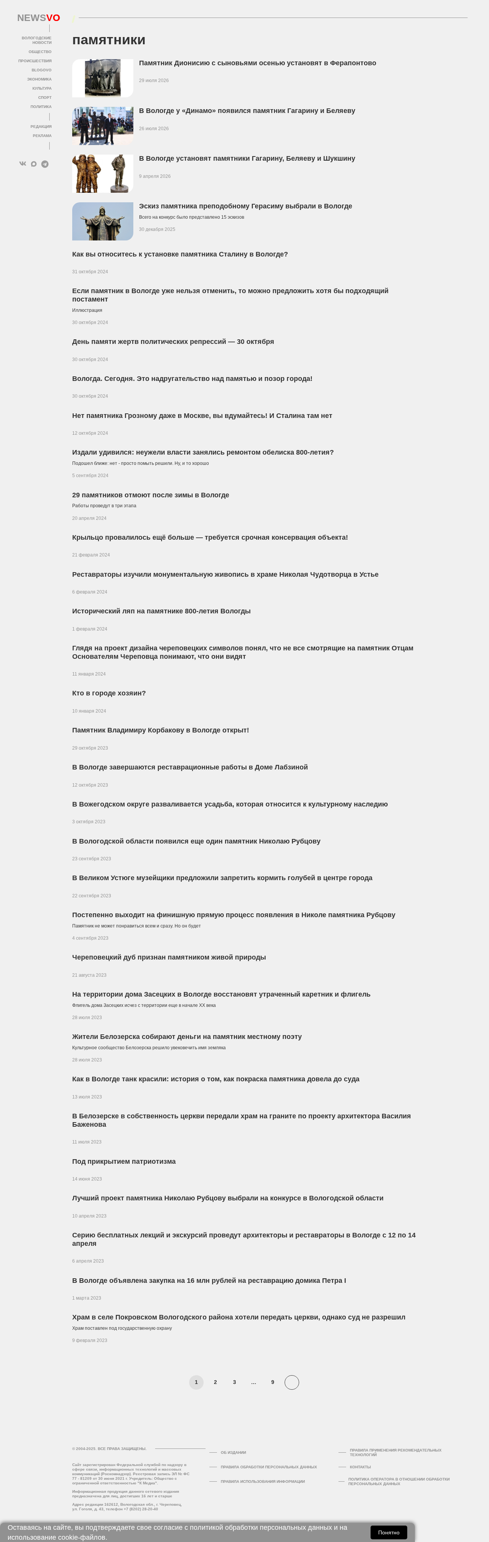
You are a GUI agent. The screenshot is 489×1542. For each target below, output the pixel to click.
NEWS (34, 18)
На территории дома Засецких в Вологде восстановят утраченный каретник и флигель (221, 994)
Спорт (45, 97)
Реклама (42, 136)
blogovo (42, 70)
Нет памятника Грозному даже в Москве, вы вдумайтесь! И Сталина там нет (202, 415)
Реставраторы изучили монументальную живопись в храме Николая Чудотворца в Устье (225, 574)
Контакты (360, 1467)
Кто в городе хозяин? (109, 693)
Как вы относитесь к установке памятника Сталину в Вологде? (180, 254)
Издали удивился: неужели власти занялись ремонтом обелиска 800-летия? (203, 452)
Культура (42, 88)
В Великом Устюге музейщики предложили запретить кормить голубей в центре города (222, 878)
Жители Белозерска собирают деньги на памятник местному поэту (187, 1036)
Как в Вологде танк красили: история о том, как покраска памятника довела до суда (216, 1079)
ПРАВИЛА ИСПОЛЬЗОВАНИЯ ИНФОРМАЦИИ (263, 1481)
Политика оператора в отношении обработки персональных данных (399, 1481)
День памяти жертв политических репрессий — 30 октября (173, 341)
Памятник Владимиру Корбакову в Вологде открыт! (160, 730)
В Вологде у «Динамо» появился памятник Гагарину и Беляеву (247, 111)
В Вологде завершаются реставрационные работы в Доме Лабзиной (190, 767)
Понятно (389, 1532)
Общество (40, 52)
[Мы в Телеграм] (45, 164)
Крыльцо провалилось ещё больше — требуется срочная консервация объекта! (210, 537)
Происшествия (35, 61)
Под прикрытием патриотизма (124, 1161)
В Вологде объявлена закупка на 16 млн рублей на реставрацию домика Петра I (209, 1280)
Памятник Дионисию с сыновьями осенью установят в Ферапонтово (257, 63)
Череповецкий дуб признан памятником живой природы (169, 957)
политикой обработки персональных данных (261, 1527)
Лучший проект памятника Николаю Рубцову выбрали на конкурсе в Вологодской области (228, 1198)
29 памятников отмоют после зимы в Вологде (150, 495)
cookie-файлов (81, 1537)
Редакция (41, 126)
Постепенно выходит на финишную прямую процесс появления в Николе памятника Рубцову (233, 915)
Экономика (39, 79)
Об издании (233, 1452)
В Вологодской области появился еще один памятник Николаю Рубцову (196, 841)
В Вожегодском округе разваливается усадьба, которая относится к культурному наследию (230, 804)
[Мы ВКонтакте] (22, 164)
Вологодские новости (37, 40)
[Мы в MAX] (33, 164)
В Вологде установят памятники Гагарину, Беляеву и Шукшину (247, 158)
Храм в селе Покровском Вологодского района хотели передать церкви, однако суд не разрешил (238, 1317)
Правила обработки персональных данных (269, 1467)
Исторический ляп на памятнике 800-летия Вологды (161, 611)
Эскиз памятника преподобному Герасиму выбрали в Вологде (245, 206)
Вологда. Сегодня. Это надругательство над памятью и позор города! (192, 378)
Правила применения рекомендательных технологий (396, 1452)
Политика (41, 107)
